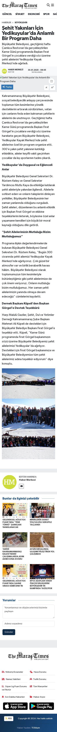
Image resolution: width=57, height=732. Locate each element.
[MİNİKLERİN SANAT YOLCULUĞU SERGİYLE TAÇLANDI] (42, 510)
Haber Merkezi (27, 480)
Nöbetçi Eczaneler (14, 672)
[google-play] (42, 707)
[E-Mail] (21, 486)
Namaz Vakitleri (13, 679)
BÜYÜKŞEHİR (21, 23)
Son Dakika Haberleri (15, 697)
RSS (10, 718)
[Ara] (48, 5)
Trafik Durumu (39, 679)
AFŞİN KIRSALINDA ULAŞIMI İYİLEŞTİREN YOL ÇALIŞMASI (42, 551)
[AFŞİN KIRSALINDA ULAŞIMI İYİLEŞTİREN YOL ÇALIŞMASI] (42, 540)
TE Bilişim (35, 728)
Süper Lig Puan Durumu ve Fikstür (14, 688)
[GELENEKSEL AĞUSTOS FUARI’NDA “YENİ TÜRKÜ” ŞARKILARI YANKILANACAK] (14, 510)
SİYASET (20, 14)
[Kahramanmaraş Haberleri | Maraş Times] (20, 5)
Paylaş (9, 87)
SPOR (46, 14)
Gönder (9, 632)
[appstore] (15, 707)
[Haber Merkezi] (9, 482)
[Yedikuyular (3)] (28, 413)
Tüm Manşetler (40, 686)
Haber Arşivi (39, 697)
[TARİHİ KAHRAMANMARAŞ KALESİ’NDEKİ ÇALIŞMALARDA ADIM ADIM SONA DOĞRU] (14, 540)
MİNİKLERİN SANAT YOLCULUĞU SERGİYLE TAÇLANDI (41, 522)
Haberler (6, 23)
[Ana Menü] (52, 5)
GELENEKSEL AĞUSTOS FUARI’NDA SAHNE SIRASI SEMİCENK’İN (14, 583)
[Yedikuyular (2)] (28, 444)
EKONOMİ (34, 14)
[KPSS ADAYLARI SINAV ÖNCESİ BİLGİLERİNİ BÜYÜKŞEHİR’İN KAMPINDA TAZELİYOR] (42, 571)
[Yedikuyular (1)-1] (28, 383)
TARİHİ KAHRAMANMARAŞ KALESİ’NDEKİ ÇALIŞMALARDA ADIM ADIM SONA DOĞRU (13, 554)
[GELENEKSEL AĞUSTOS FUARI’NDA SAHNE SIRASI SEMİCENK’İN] (14, 571)
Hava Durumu (40, 672)
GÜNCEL (7, 14)
